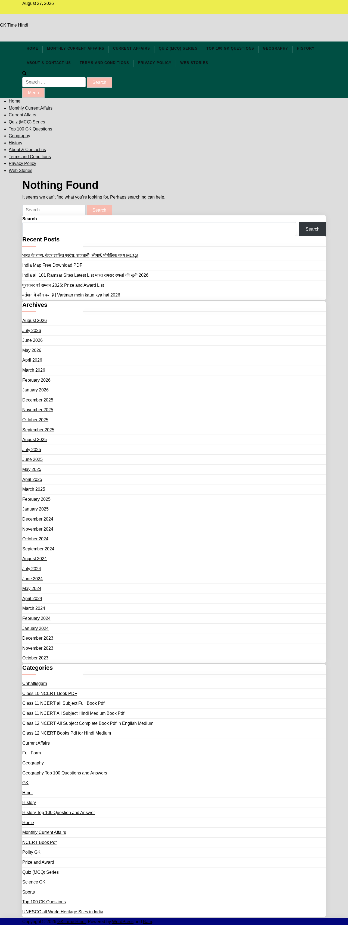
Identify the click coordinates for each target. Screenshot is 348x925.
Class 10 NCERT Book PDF (49, 693)
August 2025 (34, 439)
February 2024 (36, 618)
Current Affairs (131, 48)
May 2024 (31, 588)
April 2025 (32, 479)
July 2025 (31, 449)
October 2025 (35, 419)
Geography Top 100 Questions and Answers (64, 773)
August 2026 (34, 320)
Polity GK (31, 852)
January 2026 (35, 390)
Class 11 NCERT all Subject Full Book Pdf (63, 703)
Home (32, 48)
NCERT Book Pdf (39, 842)
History (306, 48)
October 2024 (35, 539)
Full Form (31, 753)
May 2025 (31, 469)
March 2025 (33, 489)
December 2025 (37, 400)
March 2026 (33, 370)
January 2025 (35, 509)
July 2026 (31, 330)
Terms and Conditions (104, 63)
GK (25, 782)
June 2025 (32, 459)
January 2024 (35, 628)
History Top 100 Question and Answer (58, 812)
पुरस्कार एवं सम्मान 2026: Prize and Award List (63, 285)
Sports (28, 892)
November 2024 (37, 529)
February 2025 (36, 499)
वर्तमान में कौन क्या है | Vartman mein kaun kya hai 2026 (71, 295)
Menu (33, 92)
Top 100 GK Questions (230, 48)
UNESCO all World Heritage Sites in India (62, 912)
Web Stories (194, 63)
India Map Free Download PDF (52, 265)
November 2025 (37, 409)
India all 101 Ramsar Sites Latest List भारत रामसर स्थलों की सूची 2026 (85, 275)
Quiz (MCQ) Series (178, 48)
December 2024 (37, 519)
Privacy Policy (155, 63)
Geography (275, 48)
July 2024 (31, 568)
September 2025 (38, 430)
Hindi (27, 792)
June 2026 (32, 340)
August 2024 (34, 558)
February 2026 (36, 380)
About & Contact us (49, 63)
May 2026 (31, 350)
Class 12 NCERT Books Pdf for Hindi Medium (66, 733)
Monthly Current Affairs (75, 48)
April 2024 (32, 598)
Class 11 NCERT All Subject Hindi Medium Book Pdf (73, 713)
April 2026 (32, 360)
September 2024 (38, 549)
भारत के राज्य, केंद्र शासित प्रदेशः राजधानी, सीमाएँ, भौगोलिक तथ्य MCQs (80, 255)
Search (29, 218)
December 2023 (37, 638)
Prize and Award (38, 862)
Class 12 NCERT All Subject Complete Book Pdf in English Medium (87, 723)
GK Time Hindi (14, 25)
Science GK (33, 882)
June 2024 (32, 578)
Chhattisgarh (34, 683)
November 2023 (37, 648)
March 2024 (33, 608)
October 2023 (35, 658)
